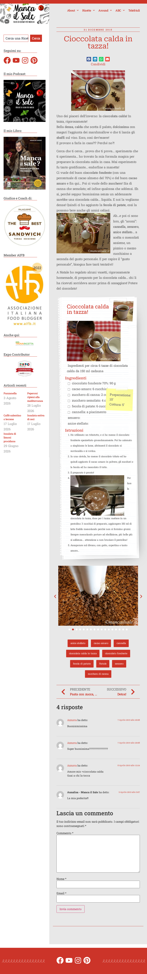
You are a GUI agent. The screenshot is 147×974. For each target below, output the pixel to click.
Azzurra (72, 720)
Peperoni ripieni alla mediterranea (35, 397)
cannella (121, 643)
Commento (64, 833)
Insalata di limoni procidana (10, 437)
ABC (118, 10)
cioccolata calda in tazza (83, 653)
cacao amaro (101, 643)
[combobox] (16, 38)
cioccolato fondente (116, 653)
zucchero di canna (98, 674)
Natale (102, 663)
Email (61, 893)
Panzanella (10, 393)
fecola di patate (82, 663)
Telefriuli (134, 10)
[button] (89, 59)
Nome (61, 878)
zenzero (119, 663)
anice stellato (77, 643)
